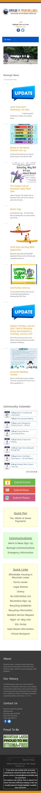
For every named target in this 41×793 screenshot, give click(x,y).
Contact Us (20, 27)
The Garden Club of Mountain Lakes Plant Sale (20, 189)
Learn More (27, 696)
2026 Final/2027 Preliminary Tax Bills (19, 108)
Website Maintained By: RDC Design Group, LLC (21, 765)
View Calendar (31, 472)
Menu (9, 39)
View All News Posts (9, 80)
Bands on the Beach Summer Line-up (19, 149)
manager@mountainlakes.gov (26, 775)
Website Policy (28, 760)
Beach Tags (15, 209)
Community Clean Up (20, 288)
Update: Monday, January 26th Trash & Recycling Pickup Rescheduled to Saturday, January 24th (22, 330)
